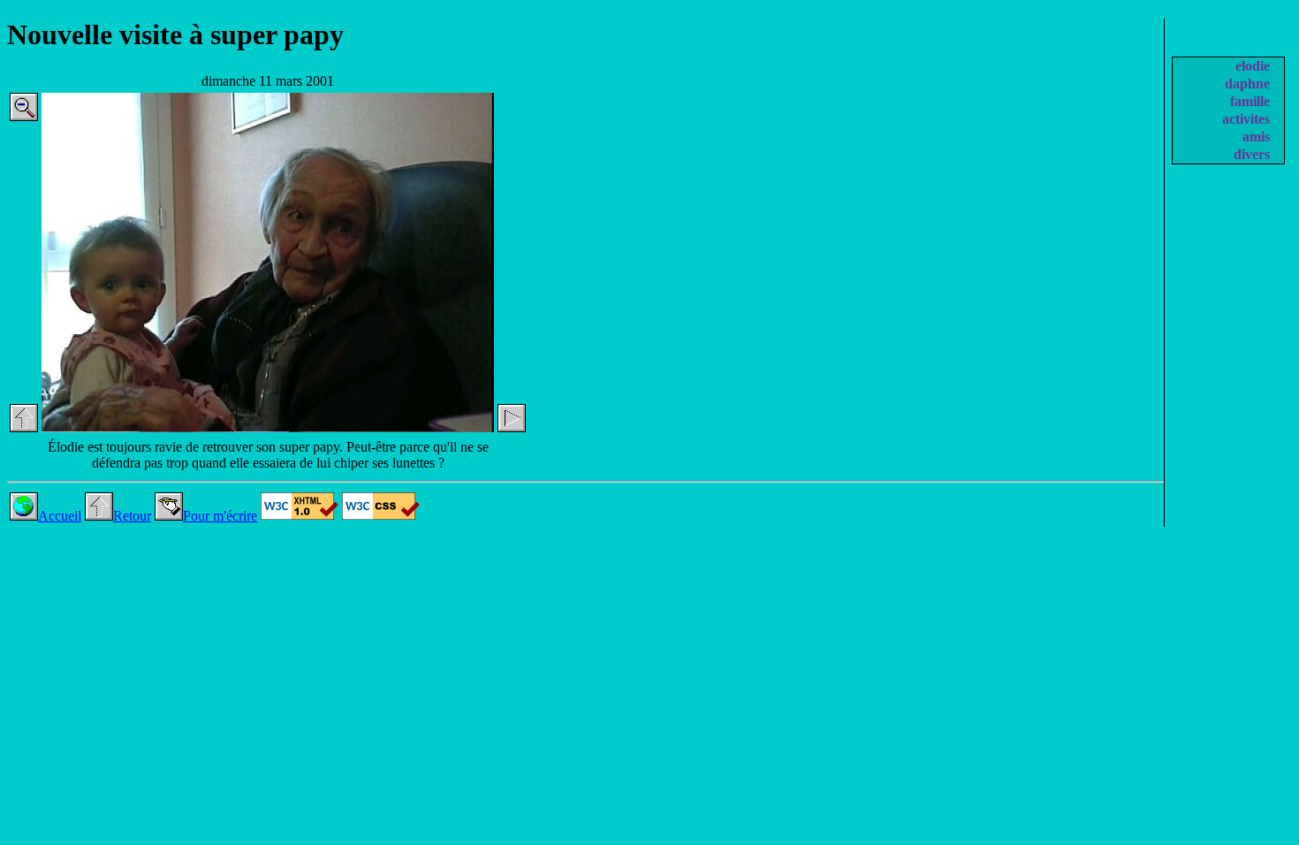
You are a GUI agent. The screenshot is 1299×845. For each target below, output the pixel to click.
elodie (1252, 65)
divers (1252, 154)
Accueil (59, 515)
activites (1246, 118)
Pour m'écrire (220, 515)
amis (1256, 136)
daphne (1247, 83)
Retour (132, 515)
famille (1250, 101)
